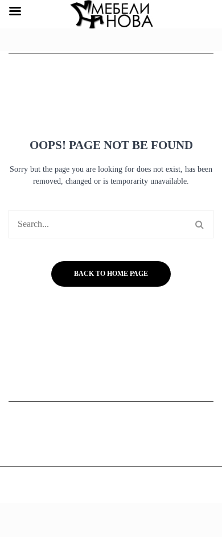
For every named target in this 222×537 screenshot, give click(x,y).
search (199, 224)
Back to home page (111, 274)
